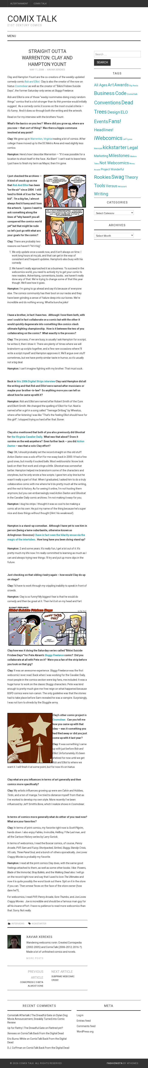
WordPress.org (85, 1031)
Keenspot (98, 148)
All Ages (100, 85)
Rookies (102, 177)
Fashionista (115, 1063)
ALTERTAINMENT (19, 3)
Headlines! (103, 129)
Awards (121, 84)
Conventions (107, 103)
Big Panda (133, 85)
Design (113, 112)
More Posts (34, 958)
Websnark (122, 186)
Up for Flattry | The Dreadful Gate (26, 1027)
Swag (117, 177)
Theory (131, 177)
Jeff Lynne (127, 139)
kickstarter (39, 923)
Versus (111, 186)
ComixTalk (132, 94)
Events (101, 121)
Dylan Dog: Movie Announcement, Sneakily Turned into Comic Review (37, 1019)
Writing (101, 193)
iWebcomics (108, 138)
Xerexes (12, 1033)
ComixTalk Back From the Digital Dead (42, 1033)
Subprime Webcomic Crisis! (62, 978)
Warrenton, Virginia (41, 138)
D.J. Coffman (14, 1047)
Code (120, 93)
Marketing (101, 156)
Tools (99, 185)
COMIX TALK (40, 3)
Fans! (114, 121)
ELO (124, 112)
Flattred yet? (56, 1027)
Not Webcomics (114, 162)
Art (111, 84)
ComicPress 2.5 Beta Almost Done (31, 984)
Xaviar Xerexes (56, 69)
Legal (132, 147)
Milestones (119, 155)
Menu (11, 36)
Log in (80, 1015)
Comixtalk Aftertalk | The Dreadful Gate (29, 1015)
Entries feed (84, 1020)
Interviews (18, 923)
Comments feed (86, 1026)
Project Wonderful (112, 169)
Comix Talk (32, 19)
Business (104, 93)
